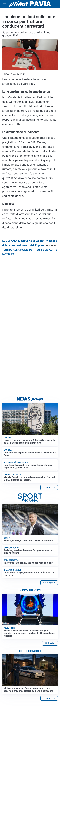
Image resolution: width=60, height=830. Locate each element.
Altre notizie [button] (49, 487)
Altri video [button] (50, 643)
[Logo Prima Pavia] (30, 4)
